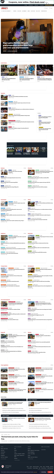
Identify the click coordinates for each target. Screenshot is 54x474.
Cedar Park (2, 450)
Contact (31, 466)
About (28, 466)
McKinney (15, 458)
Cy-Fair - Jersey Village (31, 453)
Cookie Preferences (50, 468)
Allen (15, 448)
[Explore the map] (27, 2)
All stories (23, 415)
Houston (30, 415)
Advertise (51, 466)
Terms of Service (43, 468)
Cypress (29, 455)
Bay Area (29, 448)
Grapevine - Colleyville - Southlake (19, 453)
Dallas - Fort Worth (6, 415)
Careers (41, 466)
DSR (39, 468)
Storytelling (47, 466)
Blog (44, 466)
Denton (15, 450)
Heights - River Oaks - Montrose (32, 457)
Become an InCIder (36, 466)
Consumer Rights (35, 468)
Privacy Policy (29, 468)
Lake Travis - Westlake (4, 457)
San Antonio (43, 449)
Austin (4, 399)
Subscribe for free (48, 437)
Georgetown (3, 455)
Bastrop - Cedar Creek (4, 448)
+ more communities (3, 458)
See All (25, 199)
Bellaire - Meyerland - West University (33, 450)
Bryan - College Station (33, 399)
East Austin (2, 453)
